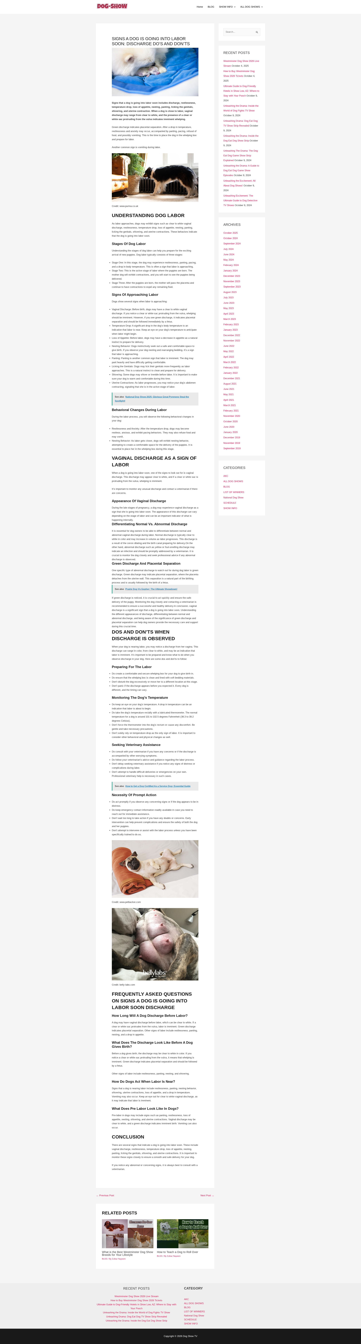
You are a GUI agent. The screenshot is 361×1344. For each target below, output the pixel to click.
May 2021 (228, 394)
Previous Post (105, 1195)
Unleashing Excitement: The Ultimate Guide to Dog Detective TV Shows (240, 200)
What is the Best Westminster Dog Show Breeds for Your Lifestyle (127, 1253)
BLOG (211, 6)
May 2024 (228, 259)
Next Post (207, 1195)
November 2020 (231, 416)
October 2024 (230, 238)
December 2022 (231, 335)
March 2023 (229, 319)
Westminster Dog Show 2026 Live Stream (137, 1296)
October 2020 (230, 421)
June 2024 (228, 254)
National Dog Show (233, 497)
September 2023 (232, 286)
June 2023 (228, 303)
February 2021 (231, 410)
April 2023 (228, 313)
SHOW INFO (226, 6)
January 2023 (230, 329)
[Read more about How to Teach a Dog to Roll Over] (182, 1233)
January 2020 (230, 432)
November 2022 (231, 340)
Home (200, 6)
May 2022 (228, 351)
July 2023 (228, 297)
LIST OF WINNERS (233, 492)
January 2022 (230, 373)
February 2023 (231, 324)
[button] (234, 7)
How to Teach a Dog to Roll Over (177, 1252)
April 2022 (228, 357)
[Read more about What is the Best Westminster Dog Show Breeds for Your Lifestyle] (127, 1233)
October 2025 (230, 233)
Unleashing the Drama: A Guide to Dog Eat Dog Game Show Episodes (241, 170)
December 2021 (231, 378)
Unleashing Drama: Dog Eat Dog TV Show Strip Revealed (136, 1316)
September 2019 (232, 448)
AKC (225, 476)
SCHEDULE (229, 503)
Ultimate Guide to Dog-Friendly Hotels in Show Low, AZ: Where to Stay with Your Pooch (241, 91)
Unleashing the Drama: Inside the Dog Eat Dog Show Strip (136, 1320)
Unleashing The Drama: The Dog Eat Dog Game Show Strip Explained (240, 155)
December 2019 (231, 437)
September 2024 (232, 243)
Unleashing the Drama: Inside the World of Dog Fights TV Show (136, 1312)
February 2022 (231, 367)
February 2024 (231, 265)
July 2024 (228, 249)
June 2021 (228, 389)
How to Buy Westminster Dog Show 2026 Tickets (136, 1300)
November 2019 (231, 443)
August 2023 (229, 292)
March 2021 (229, 405)
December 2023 (231, 276)
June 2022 (228, 346)
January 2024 (230, 270)
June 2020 (228, 427)
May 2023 (228, 308)
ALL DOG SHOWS (250, 6)
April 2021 (228, 400)
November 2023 (231, 281)
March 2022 (229, 362)
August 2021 (229, 383)
